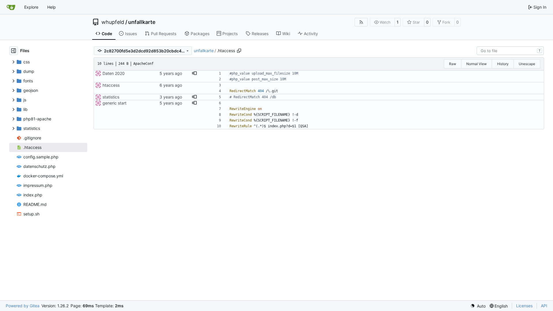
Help (51, 7)
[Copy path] (239, 51)
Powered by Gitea (22, 305)
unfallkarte (142, 22)
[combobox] (510, 50)
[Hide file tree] (13, 50)
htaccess (111, 85)
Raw (452, 64)
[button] (194, 73)
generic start (114, 102)
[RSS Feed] (361, 22)
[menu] (478, 306)
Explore (31, 7)
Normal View (476, 64)
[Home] (11, 7)
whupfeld (112, 22)
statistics (111, 96)
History (503, 64)
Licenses (524, 305)
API (544, 305)
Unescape (527, 64)
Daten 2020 (114, 73)
